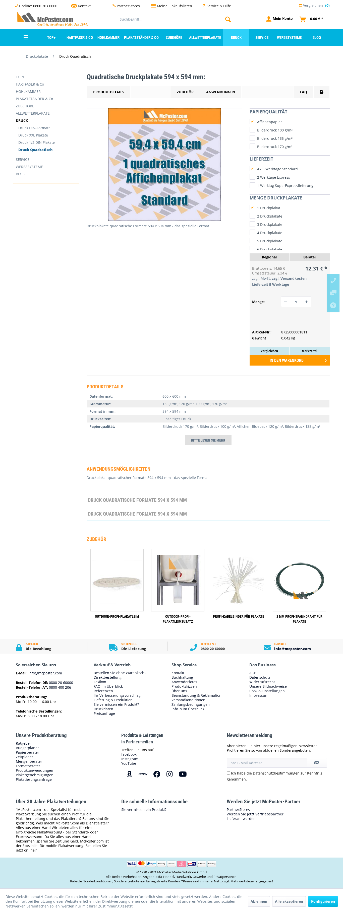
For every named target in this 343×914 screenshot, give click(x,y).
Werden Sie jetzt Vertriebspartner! (255, 814)
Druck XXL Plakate (33, 135)
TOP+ (20, 77)
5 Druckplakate (269, 241)
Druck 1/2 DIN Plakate (36, 142)
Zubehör (185, 92)
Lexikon (100, 682)
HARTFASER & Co (30, 84)
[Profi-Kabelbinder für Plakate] (238, 580)
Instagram (129, 758)
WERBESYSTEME (29, 166)
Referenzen (103, 691)
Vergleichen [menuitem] (316, 5)
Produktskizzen (184, 686)
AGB (252, 673)
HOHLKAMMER (28, 91)
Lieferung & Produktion (113, 700)
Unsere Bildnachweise (268, 686)
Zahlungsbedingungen (191, 704)
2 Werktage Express (273, 177)
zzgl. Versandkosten (289, 278)
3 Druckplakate (269, 224)
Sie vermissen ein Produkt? (116, 704)
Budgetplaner (27, 748)
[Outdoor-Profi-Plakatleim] (117, 580)
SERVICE (22, 159)
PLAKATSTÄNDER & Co (34, 98)
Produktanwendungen (34, 770)
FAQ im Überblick (108, 686)
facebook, (129, 754)
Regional (269, 257)
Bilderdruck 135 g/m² (275, 138)
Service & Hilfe (219, 6)
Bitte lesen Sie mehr (208, 440)
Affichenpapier (269, 121)
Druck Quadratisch (35, 149)
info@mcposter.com (292, 648)
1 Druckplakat (268, 207)
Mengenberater (29, 761)
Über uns (179, 691)
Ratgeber (23, 743)
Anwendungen (220, 92)
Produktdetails (108, 92)
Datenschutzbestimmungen (276, 773)
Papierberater (27, 752)
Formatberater (28, 766)
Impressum (258, 695)
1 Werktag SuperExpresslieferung (285, 185)
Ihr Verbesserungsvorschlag (117, 695)
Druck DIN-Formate (34, 127)
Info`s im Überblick (188, 709)
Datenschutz (259, 677)
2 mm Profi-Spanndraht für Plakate (299, 618)
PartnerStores (128, 6)
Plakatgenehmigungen (34, 775)
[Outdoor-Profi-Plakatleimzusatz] (177, 580)
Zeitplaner (24, 757)
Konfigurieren (323, 901)
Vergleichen (269, 351)
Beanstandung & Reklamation (196, 695)
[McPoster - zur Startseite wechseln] (27, 19)
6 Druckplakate (269, 249)
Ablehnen (259, 901)
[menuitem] (175, 19)
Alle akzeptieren (289, 901)
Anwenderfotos (184, 682)
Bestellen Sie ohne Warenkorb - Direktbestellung (120, 675)
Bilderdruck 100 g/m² (275, 130)
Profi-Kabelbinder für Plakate (238, 616)
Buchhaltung (182, 677)
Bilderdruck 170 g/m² (275, 146)
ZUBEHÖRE (25, 106)
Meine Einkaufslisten (174, 6)
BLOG (20, 174)
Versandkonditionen (188, 700)
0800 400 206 (59, 687)
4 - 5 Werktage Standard (277, 169)
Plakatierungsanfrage (34, 779)
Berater (309, 257)
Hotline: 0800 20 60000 (38, 6)
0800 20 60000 (60, 682)
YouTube (128, 763)
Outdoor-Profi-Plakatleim (117, 616)
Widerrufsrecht (262, 682)
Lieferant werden (241, 818)
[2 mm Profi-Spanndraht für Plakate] (299, 580)
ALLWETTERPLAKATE (33, 113)
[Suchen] (228, 19)
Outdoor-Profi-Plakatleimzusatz (178, 618)
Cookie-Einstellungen (267, 691)
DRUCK (22, 120)
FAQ (303, 92)
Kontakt (84, 6)
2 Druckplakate (269, 216)
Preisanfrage (104, 713)
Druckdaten (103, 709)
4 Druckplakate (269, 232)
